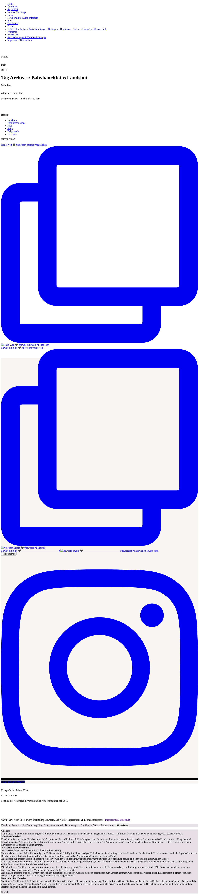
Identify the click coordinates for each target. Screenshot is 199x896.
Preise (10, 26)
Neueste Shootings (16, 12)
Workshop (12, 31)
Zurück (4, 892)
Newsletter (12, 34)
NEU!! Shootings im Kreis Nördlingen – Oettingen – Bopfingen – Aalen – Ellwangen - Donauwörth (56, 29)
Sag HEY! (12, 9)
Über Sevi (12, 6)
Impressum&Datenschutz (117, 819)
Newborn (12, 120)
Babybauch (13, 131)
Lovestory (12, 134)
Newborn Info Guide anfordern (22, 17)
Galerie (11, 15)
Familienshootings (16, 123)
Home (10, 3)
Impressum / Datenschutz (19, 40)
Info (9, 20)
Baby (10, 128)
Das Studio (12, 23)
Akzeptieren (122, 825)
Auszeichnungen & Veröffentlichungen (26, 37)
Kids (9, 125)
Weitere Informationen (104, 825)
